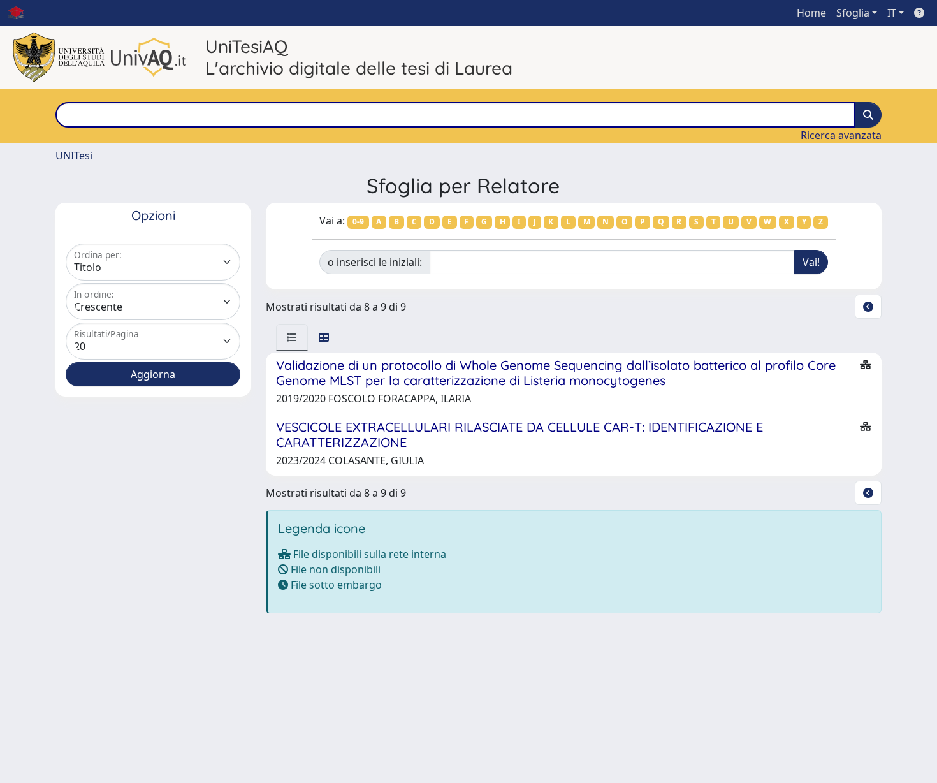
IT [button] (891, 13)
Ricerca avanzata (841, 135)
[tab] (292, 337)
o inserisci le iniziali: (375, 262)
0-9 (358, 221)
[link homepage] (21, 13)
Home (811, 13)
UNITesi (73, 156)
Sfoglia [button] (852, 13)
